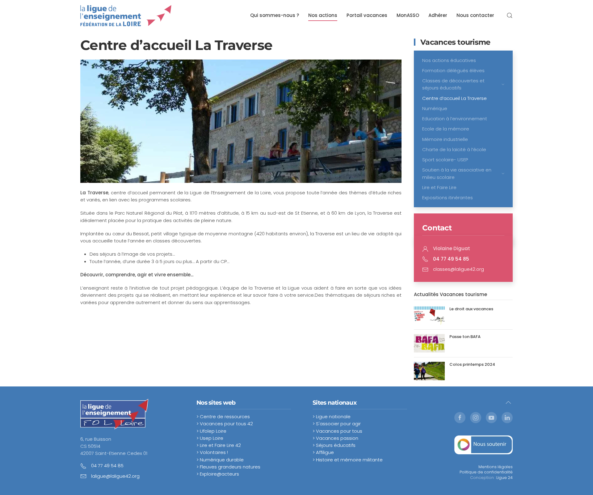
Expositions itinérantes (447, 197)
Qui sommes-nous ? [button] (274, 15)
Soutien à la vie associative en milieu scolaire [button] (456, 173)
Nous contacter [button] (475, 15)
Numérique (434, 108)
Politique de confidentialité (486, 472)
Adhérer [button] (437, 15)
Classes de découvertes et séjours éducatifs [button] (453, 84)
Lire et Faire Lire (439, 187)
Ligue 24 (504, 477)
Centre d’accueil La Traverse (454, 98)
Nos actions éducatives (449, 60)
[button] (510, 15)
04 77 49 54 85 (107, 465)
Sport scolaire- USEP (445, 159)
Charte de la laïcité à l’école (454, 149)
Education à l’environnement (454, 118)
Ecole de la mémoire (445, 129)
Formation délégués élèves (453, 70)
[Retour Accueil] (126, 15)
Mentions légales (495, 466)
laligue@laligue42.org (115, 476)
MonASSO (408, 15)
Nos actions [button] (322, 15)
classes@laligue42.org (458, 269)
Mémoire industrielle (445, 139)
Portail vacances (367, 15)
